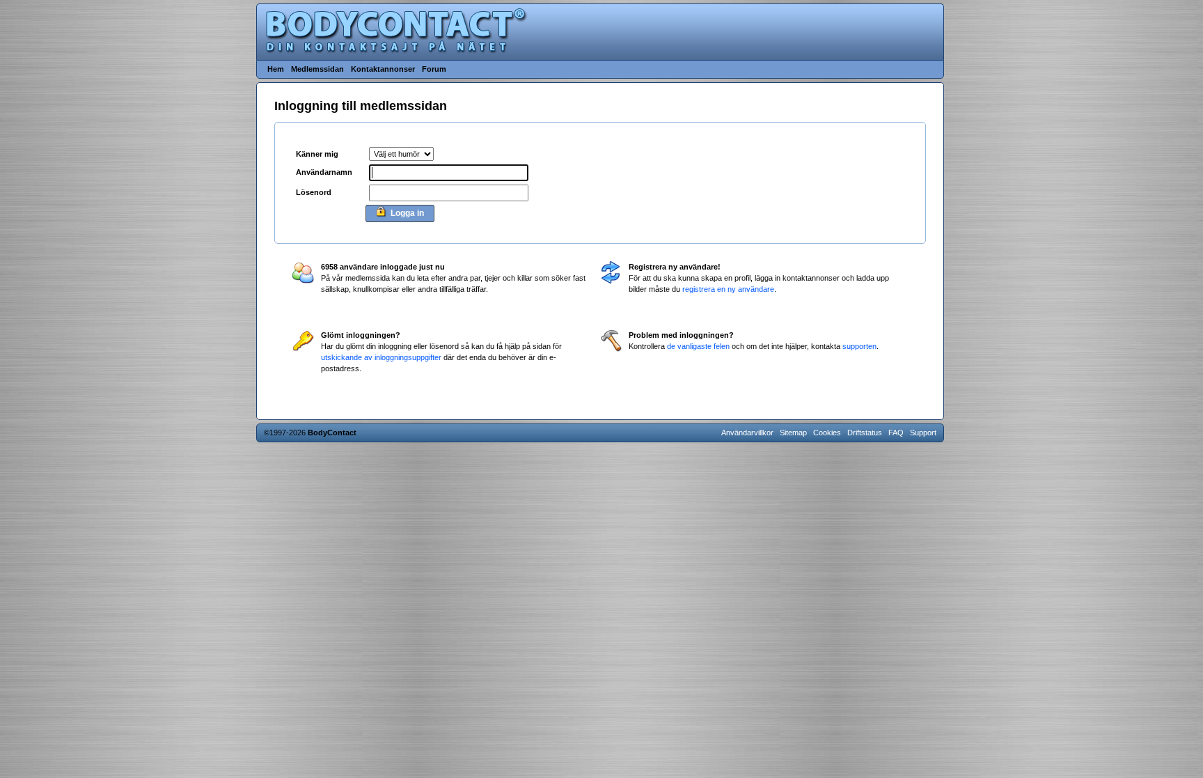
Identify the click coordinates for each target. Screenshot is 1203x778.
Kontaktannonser (383, 69)
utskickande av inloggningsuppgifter (381, 357)
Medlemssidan (317, 69)
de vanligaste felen (698, 346)
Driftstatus (864, 432)
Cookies (827, 432)
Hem (275, 69)
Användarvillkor (747, 432)
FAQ (896, 432)
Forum (434, 69)
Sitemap (793, 432)
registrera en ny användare (728, 289)
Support (923, 432)
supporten (859, 346)
